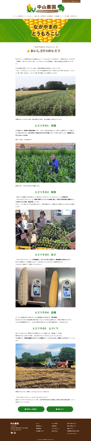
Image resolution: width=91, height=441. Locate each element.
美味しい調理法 (32, 409)
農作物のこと (22, 16)
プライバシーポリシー (72, 433)
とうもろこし (30, 16)
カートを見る (55, 423)
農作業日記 (50, 16)
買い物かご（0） (76, 1)
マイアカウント (67, 1)
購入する (61, 409)
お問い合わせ (74, 16)
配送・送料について (71, 426)
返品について (70, 428)
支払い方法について (71, 423)
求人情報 (67, 16)
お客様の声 (43, 16)
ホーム (15, 16)
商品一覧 (37, 16)
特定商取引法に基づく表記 (73, 431)
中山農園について (58, 16)
